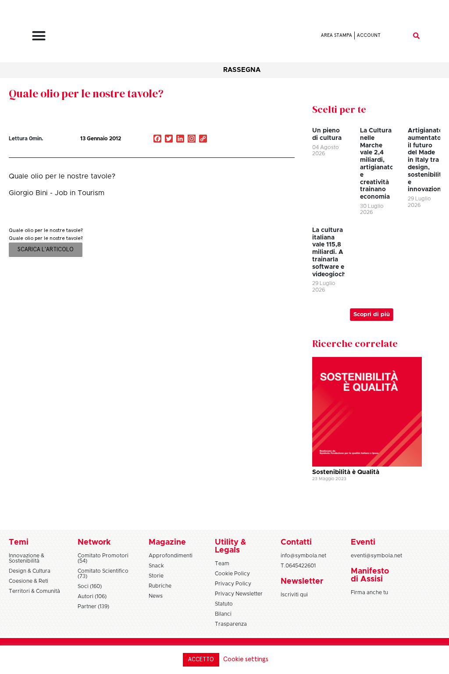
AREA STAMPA (336, 35)
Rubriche (160, 585)
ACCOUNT (369, 35)
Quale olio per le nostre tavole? (86, 93)
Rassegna (241, 70)
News (156, 596)
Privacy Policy (233, 583)
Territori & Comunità (34, 591)
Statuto (224, 603)
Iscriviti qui (294, 594)
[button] (39, 35)
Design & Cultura (29, 571)
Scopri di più (371, 314)
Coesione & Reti (28, 581)
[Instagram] (191, 139)
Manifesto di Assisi (370, 575)
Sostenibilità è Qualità (345, 472)
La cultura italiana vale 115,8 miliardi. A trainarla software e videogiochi (330, 252)
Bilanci (223, 614)
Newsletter (302, 581)
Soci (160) (90, 586)
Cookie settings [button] (245, 659)
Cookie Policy (232, 573)
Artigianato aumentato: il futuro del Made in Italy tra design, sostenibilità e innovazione (426, 160)
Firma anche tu (369, 592)
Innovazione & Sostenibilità (26, 558)
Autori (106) (92, 596)
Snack (156, 565)
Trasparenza (231, 624)
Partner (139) (93, 606)
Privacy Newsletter (239, 593)
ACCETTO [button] (201, 660)
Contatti (296, 542)
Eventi (363, 542)
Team (222, 563)
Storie (156, 575)
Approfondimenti (170, 555)
